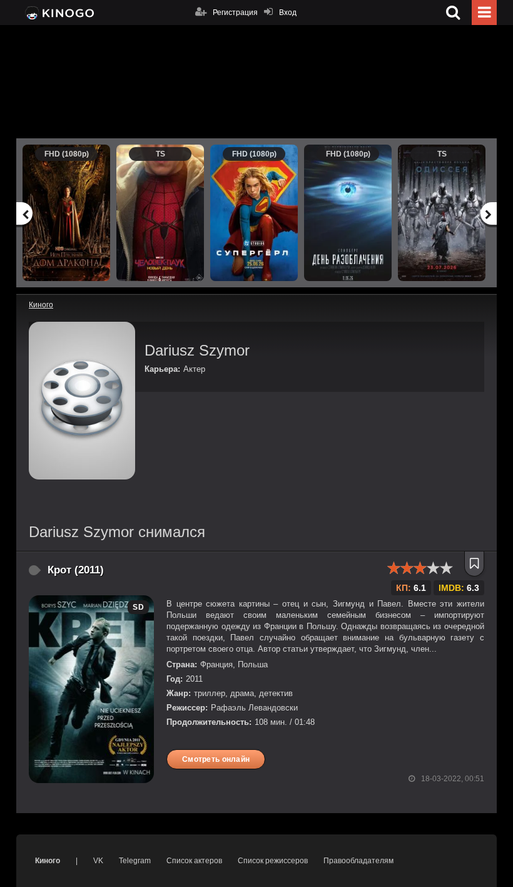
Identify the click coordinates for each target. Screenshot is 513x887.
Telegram (135, 860)
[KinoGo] (58, 12)
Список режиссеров (273, 860)
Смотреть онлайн (216, 759)
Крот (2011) (76, 570)
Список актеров (194, 860)
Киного (47, 860)
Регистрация (235, 12)
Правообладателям (358, 860)
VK (98, 860)
